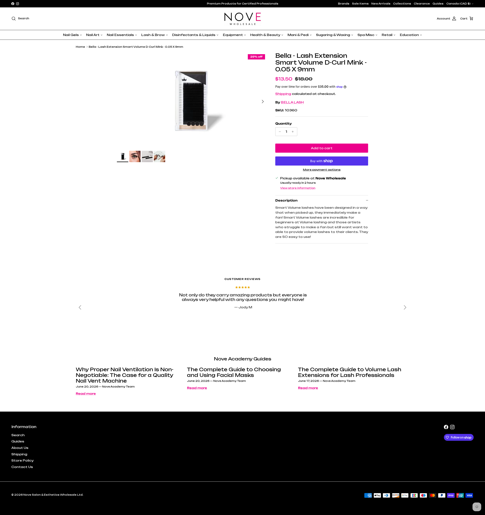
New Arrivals (380, 3)
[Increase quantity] (293, 131)
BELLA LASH (292, 102)
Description (286, 200)
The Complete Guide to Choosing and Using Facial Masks (234, 372)
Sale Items (360, 3)
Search (18, 435)
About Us (19, 448)
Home (80, 46)
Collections (402, 3)
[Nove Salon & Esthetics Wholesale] (242, 18)
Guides (438, 3)
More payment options (321, 169)
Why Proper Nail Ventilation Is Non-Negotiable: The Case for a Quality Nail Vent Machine (124, 375)
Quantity (283, 123)
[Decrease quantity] (278, 131)
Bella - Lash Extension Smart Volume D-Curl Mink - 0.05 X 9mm (136, 46)
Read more (86, 393)
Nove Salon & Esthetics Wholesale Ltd (53, 494)
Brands (343, 3)
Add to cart (321, 148)
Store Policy (22, 460)
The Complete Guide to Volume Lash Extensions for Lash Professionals (349, 372)
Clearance (422, 3)
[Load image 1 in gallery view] (192, 99)
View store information (297, 188)
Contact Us (22, 467)
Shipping (283, 94)
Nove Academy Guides (242, 359)
